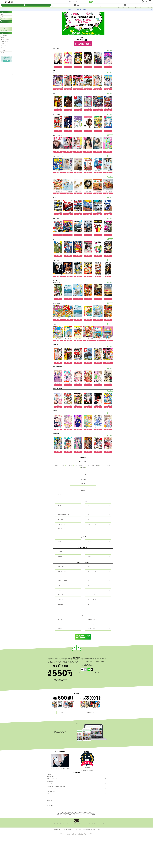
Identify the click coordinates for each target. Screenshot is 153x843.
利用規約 (69, 829)
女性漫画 (90, 556)
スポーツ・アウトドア (63, 524)
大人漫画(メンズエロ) (63, 624)
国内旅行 (60, 528)
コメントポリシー (64, 829)
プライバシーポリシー (56, 829)
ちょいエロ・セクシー (60, 465)
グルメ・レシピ (91, 514)
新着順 (89, 541)
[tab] (26, 5)
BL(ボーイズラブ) (92, 599)
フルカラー (108, 465)
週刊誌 (59, 505)
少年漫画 (60, 551)
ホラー (89, 580)
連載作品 (90, 609)
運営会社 (94, 829)
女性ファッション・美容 (93, 509)
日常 (59, 585)
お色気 (81, 465)
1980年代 (87, 465)
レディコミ (60, 599)
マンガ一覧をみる (90, 712)
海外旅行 (90, 528)
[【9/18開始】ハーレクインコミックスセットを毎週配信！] (76, 9)
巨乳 (76, 465)
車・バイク (60, 519)
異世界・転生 (90, 575)
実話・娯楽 (90, 505)
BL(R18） (60, 609)
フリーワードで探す (83, 474)
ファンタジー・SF (62, 575)
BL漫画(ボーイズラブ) (93, 619)
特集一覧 (83, 483)
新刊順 (59, 494)
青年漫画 (90, 551)
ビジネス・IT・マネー (63, 509)
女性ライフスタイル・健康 (64, 514)
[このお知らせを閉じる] (151, 9)
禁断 (93, 465)
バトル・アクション (92, 571)
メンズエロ (60, 604)
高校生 (83, 467)
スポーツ (90, 590)
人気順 (89, 494)
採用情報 (98, 829)
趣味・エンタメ (91, 519)
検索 (91, 1)
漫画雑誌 (60, 628)
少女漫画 (60, 556)
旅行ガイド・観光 (91, 628)
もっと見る (110, 50)
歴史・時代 (60, 594)
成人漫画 (90, 604)
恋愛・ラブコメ (91, 566)
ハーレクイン (70, 465)
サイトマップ (81, 829)
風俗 (102, 465)
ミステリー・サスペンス (63, 580)
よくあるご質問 (74, 829)
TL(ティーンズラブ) (92, 594)
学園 (89, 585)
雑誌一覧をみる (63, 712)
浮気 (98, 465)
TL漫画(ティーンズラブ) (63, 619)
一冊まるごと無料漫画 (92, 624)
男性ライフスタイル (92, 524)
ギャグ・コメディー (62, 590)
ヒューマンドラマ (62, 571)
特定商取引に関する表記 (88, 829)
